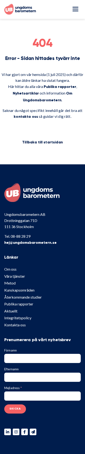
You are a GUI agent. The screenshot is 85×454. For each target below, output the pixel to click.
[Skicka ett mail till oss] (33, 432)
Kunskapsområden (19, 290)
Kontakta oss (15, 325)
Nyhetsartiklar (26, 93)
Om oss (10, 269)
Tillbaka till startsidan (42, 142)
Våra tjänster (14, 276)
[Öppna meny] (75, 9)
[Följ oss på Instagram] (16, 432)
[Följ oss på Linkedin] (7, 432)
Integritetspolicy (17, 318)
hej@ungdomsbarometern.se (30, 243)
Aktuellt (10, 311)
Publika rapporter (60, 87)
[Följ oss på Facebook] (24, 432)
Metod (10, 283)
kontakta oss (26, 117)
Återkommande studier (23, 297)
